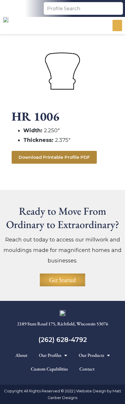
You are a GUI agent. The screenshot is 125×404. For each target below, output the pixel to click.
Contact (86, 369)
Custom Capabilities (49, 369)
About (21, 355)
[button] (117, 25)
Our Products (91, 355)
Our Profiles (50, 355)
